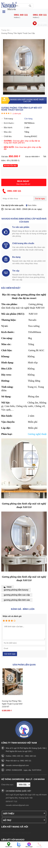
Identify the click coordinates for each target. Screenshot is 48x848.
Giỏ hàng (42, 23)
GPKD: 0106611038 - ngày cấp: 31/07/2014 (23, 770)
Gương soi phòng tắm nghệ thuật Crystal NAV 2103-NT (12, 704)
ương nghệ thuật (38, 434)
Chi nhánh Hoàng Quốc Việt (18, 791)
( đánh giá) (17, 113)
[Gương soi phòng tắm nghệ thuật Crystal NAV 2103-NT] (12, 681)
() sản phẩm (42, 25)
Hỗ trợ (7, 820)
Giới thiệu (8, 814)
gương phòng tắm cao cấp (17, 595)
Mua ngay (23, 181)
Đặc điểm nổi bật (10, 288)
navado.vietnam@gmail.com (17, 765)
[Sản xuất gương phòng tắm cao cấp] (9, 6)
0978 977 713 (11, 801)
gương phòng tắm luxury (16, 590)
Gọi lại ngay (40, 199)
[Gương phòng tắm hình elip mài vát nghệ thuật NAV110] (24, 94)
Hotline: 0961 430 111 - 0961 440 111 (21, 756)
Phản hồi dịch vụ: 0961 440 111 (18, 761)
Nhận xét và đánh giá (12, 616)
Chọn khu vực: (7, 784)
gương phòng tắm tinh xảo (17, 600)
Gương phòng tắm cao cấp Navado (16, 833)
